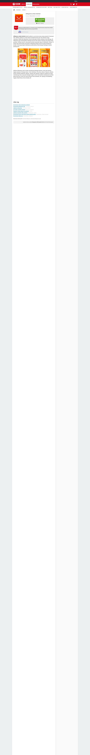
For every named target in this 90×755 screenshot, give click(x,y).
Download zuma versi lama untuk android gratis (24, 114)
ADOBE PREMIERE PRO (73, 7)
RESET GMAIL (50, 7)
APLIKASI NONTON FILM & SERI (41, 7)
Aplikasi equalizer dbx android (20, 112)
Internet (23, 9)
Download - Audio (32, 112)
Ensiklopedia (36, 4)
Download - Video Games (42, 114)
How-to (23, 4)
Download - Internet (28, 116)
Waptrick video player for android (21, 111)
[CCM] (16, 4)
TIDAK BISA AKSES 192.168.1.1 (18, 7)
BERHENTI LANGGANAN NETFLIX (29, 7)
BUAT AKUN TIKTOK (57, 7)
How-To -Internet (30, 109)
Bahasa (76, 1)
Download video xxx (18, 116)
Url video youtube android (19, 109)
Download (29, 4)
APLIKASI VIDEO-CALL (65, 7)
